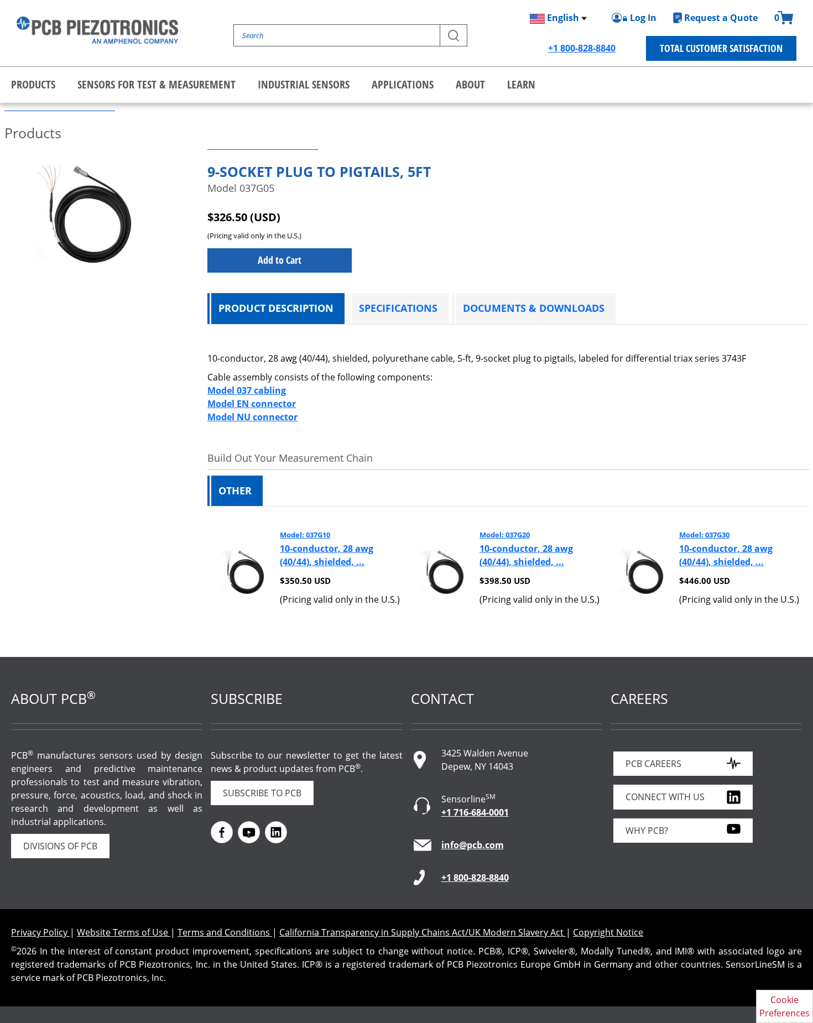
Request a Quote (721, 18)
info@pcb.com (472, 845)
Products (33, 84)
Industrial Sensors (304, 84)
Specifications (398, 308)
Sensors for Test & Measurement (156, 84)
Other (235, 490)
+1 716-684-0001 (475, 812)
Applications (403, 84)
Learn (521, 84)
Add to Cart (279, 260)
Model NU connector (252, 417)
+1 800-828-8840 (582, 48)
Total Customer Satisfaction (721, 48)
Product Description (275, 308)
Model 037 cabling (246, 390)
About (470, 84)
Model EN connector (251, 404)
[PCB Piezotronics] (97, 30)
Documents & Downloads (533, 308)
